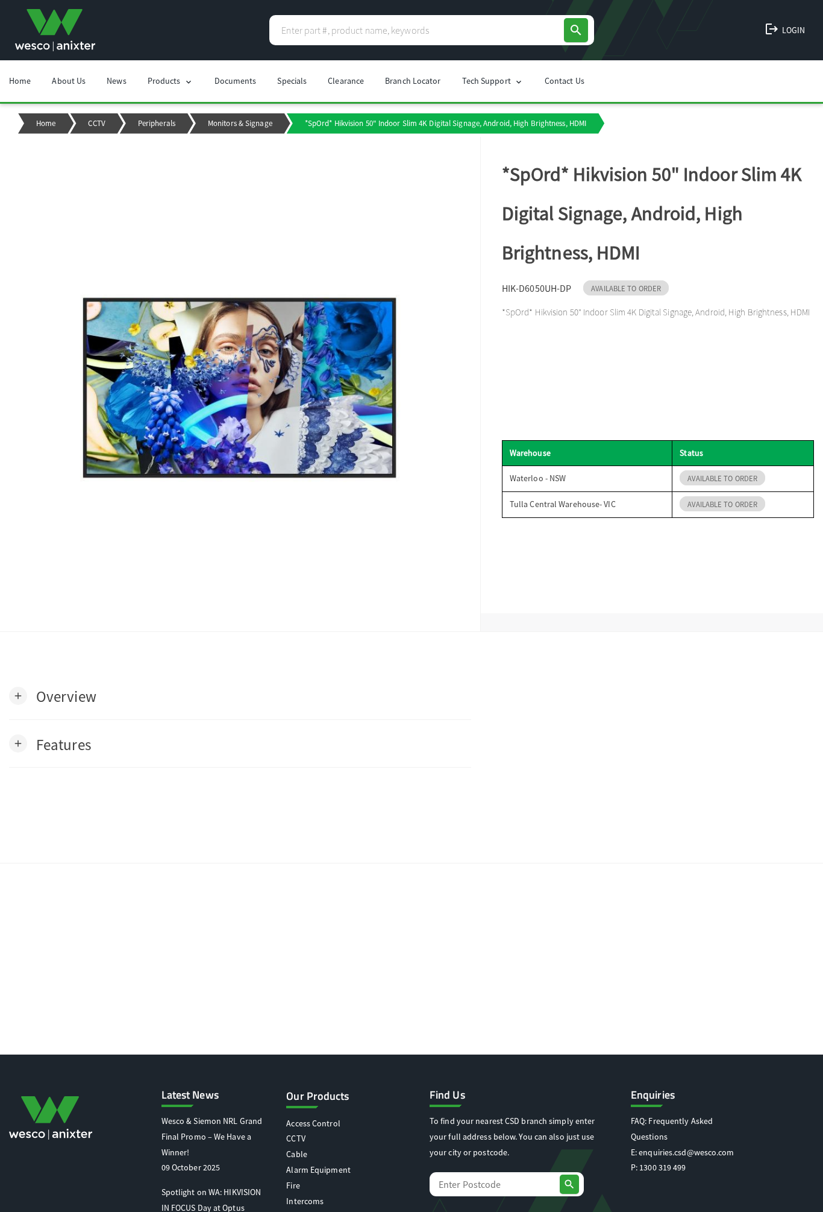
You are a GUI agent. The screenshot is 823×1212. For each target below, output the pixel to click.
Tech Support (493, 81)
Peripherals (156, 123)
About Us (69, 80)
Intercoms (305, 1201)
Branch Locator (412, 80)
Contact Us (564, 80)
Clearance (346, 80)
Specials (292, 80)
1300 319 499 (662, 1167)
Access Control (313, 1123)
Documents (235, 80)
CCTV (96, 123)
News (116, 80)
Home (20, 80)
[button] (52, 695)
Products (170, 81)
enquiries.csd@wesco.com (686, 1152)
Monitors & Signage (240, 123)
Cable (296, 1154)
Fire (292, 1185)
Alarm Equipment (318, 1169)
